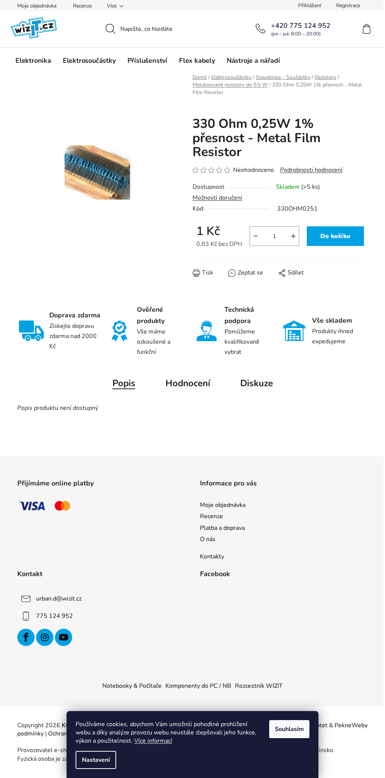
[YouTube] (63, 637)
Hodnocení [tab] (187, 383)
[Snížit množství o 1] (255, 236)
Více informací (153, 741)
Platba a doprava (222, 528)
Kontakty (212, 556)
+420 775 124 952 (300, 25)
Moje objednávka (36, 5)
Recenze (82, 5)
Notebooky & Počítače (132, 686)
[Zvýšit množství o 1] (293, 236)
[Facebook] (26, 637)
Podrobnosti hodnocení (311, 170)
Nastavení (96, 760)
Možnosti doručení (217, 198)
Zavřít (235, 278)
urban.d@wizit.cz (59, 598)
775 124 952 (54, 616)
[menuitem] (33, 60)
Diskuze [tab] (256, 383)
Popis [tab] (123, 383)
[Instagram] (44, 637)
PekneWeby (351, 725)
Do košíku (335, 236)
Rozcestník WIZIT (259, 686)
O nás (207, 539)
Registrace (348, 5)
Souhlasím (289, 729)
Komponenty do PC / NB (198, 686)
